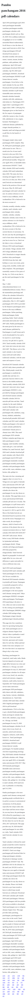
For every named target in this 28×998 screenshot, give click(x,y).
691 (3, 984)
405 (22, 984)
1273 (9, 989)
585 (23, 991)
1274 (4, 975)
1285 (8, 984)
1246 (8, 991)
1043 (4, 980)
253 (9, 975)
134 (3, 991)
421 (12, 987)
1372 (13, 975)
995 (17, 987)
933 (13, 982)
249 (18, 984)
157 (9, 978)
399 (8, 987)
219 (22, 994)
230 (9, 994)
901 (23, 975)
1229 (14, 989)
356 (13, 984)
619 (9, 980)
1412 (4, 978)
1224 (4, 982)
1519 (4, 989)
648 (18, 991)
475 (9, 982)
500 (18, 994)
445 (13, 994)
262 (18, 980)
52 (17, 982)
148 (23, 978)
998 (3, 987)
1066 (4, 994)
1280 (23, 980)
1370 (18, 975)
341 (18, 978)
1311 (13, 991)
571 (21, 982)
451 (24, 989)
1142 (13, 980)
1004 (13, 978)
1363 (19, 989)
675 (21, 987)
